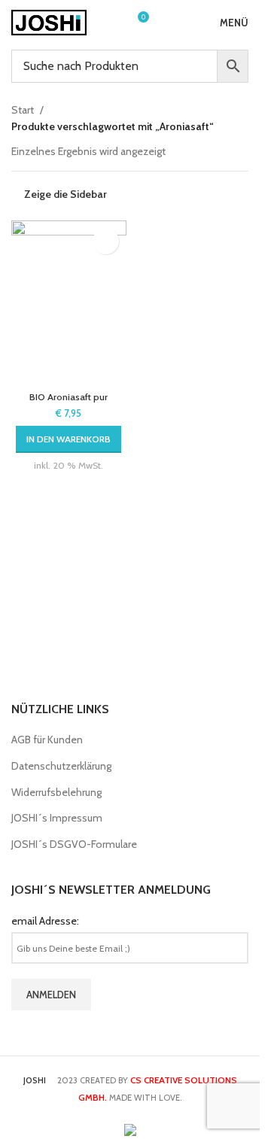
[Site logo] (49, 21)
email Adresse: (45, 921)
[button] (68, 439)
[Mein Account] (109, 23)
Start (22, 110)
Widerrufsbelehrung (56, 792)
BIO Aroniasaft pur (68, 396)
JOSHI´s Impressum (56, 818)
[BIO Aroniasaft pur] (68, 302)
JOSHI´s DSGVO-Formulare (74, 844)
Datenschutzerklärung (61, 766)
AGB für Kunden (47, 739)
